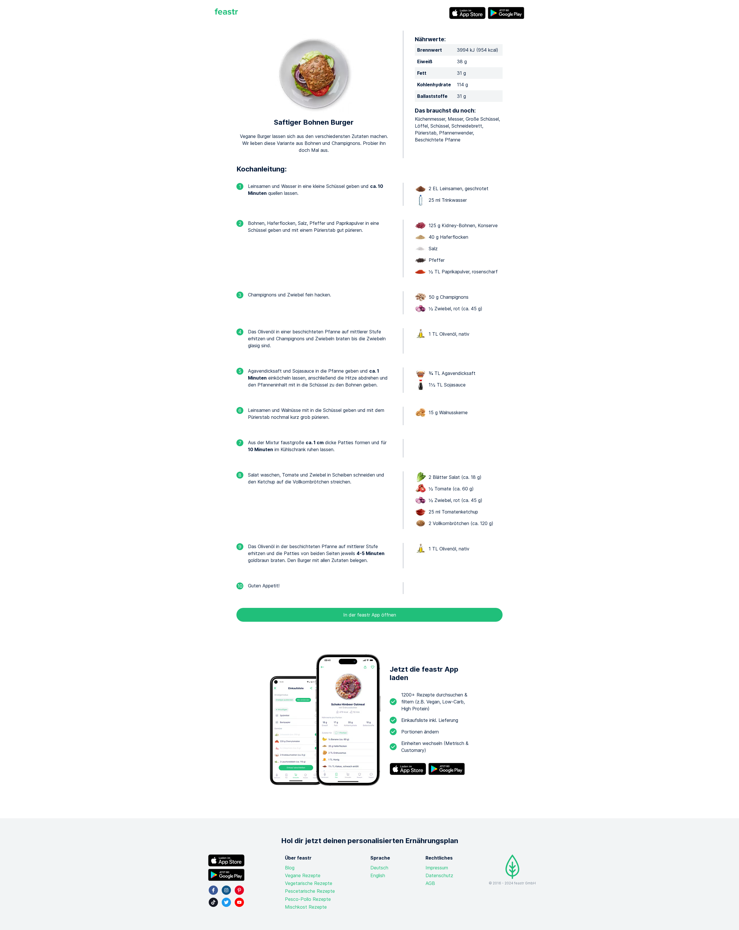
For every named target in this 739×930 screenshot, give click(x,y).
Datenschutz (439, 875)
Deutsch (379, 868)
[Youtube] (239, 902)
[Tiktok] (213, 902)
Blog (289, 868)
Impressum (437, 868)
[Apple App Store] (467, 13)
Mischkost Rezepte (306, 907)
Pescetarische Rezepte (310, 891)
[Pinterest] (239, 890)
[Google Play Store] (506, 13)
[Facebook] (213, 890)
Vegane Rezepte (302, 875)
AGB (430, 883)
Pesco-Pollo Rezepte (308, 899)
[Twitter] (226, 902)
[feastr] (226, 13)
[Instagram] (226, 890)
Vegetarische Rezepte (308, 883)
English (377, 875)
